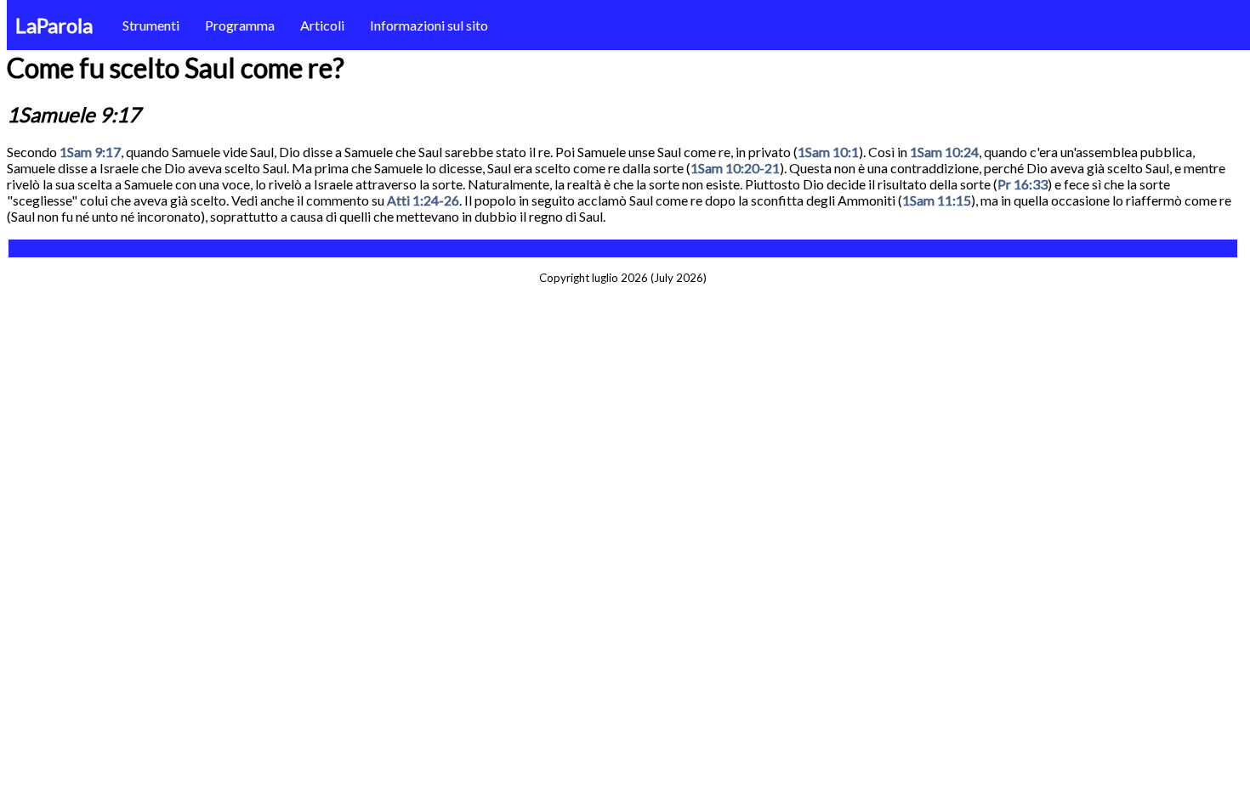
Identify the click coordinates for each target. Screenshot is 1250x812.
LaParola (54, 25)
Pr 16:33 (1022, 184)
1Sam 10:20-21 (735, 168)
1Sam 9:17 (90, 152)
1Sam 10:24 (944, 152)
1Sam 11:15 (936, 200)
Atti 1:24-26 (423, 200)
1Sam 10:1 (828, 152)
